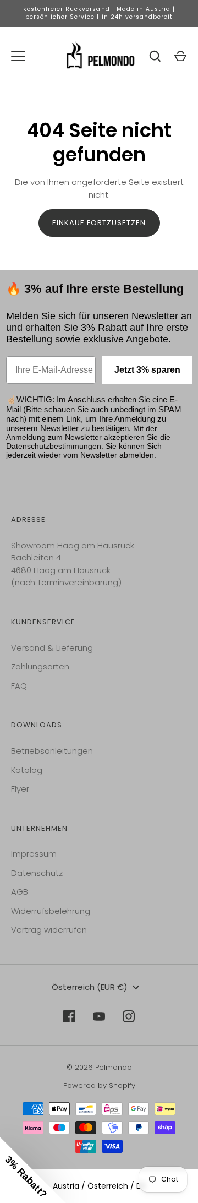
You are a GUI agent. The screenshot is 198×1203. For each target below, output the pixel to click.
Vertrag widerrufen (49, 929)
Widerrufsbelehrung (50, 911)
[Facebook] (69, 1016)
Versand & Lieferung (52, 648)
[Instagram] (129, 1016)
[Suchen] (155, 56)
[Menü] (18, 56)
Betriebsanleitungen (52, 750)
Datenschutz (37, 873)
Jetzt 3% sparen (147, 369)
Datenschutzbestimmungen (53, 446)
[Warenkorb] (180, 56)
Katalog (26, 770)
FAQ (19, 686)
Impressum (34, 853)
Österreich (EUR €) (90, 987)
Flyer (20, 788)
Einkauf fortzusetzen (99, 222)
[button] (33, 1170)
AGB (19, 891)
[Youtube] (99, 1016)
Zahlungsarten (40, 666)
